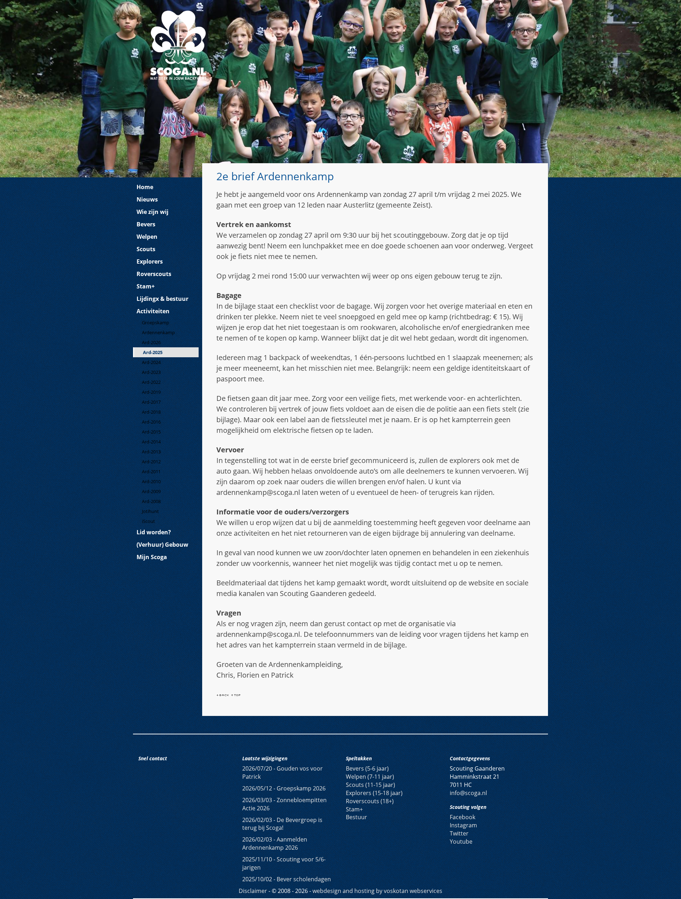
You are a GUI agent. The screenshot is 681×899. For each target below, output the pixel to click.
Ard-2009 (151, 491)
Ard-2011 (151, 471)
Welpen (147, 237)
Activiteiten (153, 311)
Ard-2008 (151, 501)
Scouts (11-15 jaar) (370, 785)
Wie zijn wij (152, 212)
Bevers (146, 224)
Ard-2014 (151, 442)
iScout (148, 521)
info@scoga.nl (468, 793)
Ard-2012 (151, 461)
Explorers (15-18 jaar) (374, 793)
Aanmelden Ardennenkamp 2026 (274, 843)
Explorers (150, 261)
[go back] (222, 694)
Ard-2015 (151, 432)
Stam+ (146, 286)
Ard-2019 (151, 392)
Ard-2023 (151, 372)
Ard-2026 (151, 342)
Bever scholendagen (286, 879)
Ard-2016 (151, 422)
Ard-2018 (151, 412)
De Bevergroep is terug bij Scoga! (282, 824)
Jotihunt (150, 511)
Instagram (463, 825)
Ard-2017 (151, 402)
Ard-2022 (151, 382)
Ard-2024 (151, 362)
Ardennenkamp (158, 332)
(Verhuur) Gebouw (162, 544)
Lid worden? (154, 532)
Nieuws (147, 199)
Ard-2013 (151, 451)
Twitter (459, 833)
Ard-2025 (152, 352)
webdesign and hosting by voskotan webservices (377, 891)
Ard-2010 (151, 481)
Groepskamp (155, 322)
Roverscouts (154, 274)
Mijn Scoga (152, 557)
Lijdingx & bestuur (162, 299)
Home (145, 187)
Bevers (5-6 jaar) (367, 768)
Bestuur (356, 817)
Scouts (146, 249)
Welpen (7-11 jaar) (370, 777)
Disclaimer (253, 891)
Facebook (462, 817)
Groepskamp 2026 (284, 788)
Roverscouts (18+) (370, 801)
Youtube (461, 841)
